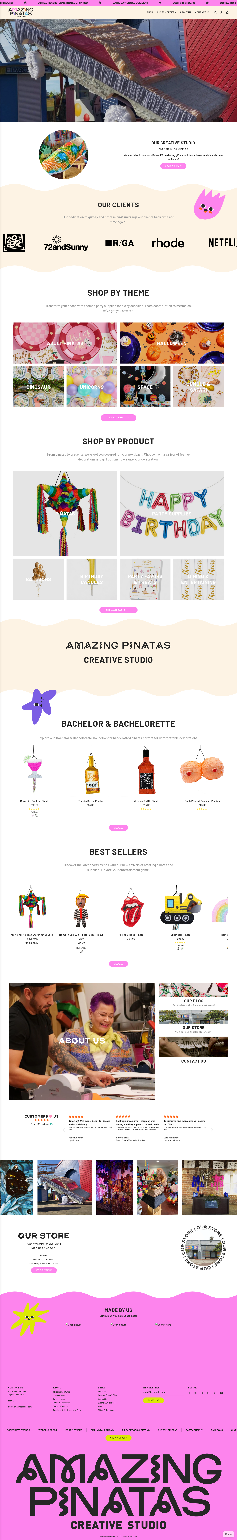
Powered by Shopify (129, 1536)
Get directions (44, 1270)
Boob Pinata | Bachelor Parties (202, 800)
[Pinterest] (202, 1393)
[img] (41, 1120)
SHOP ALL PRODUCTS (115, 610)
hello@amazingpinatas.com (20, 1407)
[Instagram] (196, 1393)
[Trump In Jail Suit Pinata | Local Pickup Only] (81, 907)
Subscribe (153, 1400)
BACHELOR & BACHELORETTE (118, 723)
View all (118, 828)
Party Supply (27, 1430)
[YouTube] (209, 1393)
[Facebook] (189, 1393)
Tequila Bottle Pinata (90, 800)
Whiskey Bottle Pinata (146, 800)
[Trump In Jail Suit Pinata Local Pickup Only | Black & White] (81, 951)
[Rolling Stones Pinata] (131, 907)
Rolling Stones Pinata (131, 934)
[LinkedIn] (215, 1393)
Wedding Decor (130, 1430)
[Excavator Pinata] (180, 907)
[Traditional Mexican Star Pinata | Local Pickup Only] (31, 907)
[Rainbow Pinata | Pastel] (228, 947)
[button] (14, 919)
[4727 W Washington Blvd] (118, 1252)
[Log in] (221, 12)
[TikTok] (221, 1393)
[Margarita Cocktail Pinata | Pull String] (36, 815)
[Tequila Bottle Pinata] (91, 771)
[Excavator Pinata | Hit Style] (178, 949)
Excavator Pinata (181, 934)
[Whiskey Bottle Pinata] (146, 771)
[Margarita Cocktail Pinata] (35, 771)
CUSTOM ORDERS (118, 1438)
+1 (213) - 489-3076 (16, 1394)
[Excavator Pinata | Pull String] (182, 949)
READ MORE (142, 110)
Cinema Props (73, 1430)
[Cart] (227, 12)
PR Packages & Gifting (219, 1430)
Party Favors (156, 1430)
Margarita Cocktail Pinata (34, 800)
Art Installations (185, 1430)
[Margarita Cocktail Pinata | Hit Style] (32, 815)
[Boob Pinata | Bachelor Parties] (202, 771)
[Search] (215, 12)
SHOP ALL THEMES (115, 417)
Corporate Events (101, 1430)
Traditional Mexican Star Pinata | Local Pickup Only (32, 936)
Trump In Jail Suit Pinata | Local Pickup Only (81, 936)
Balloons (50, 1430)
